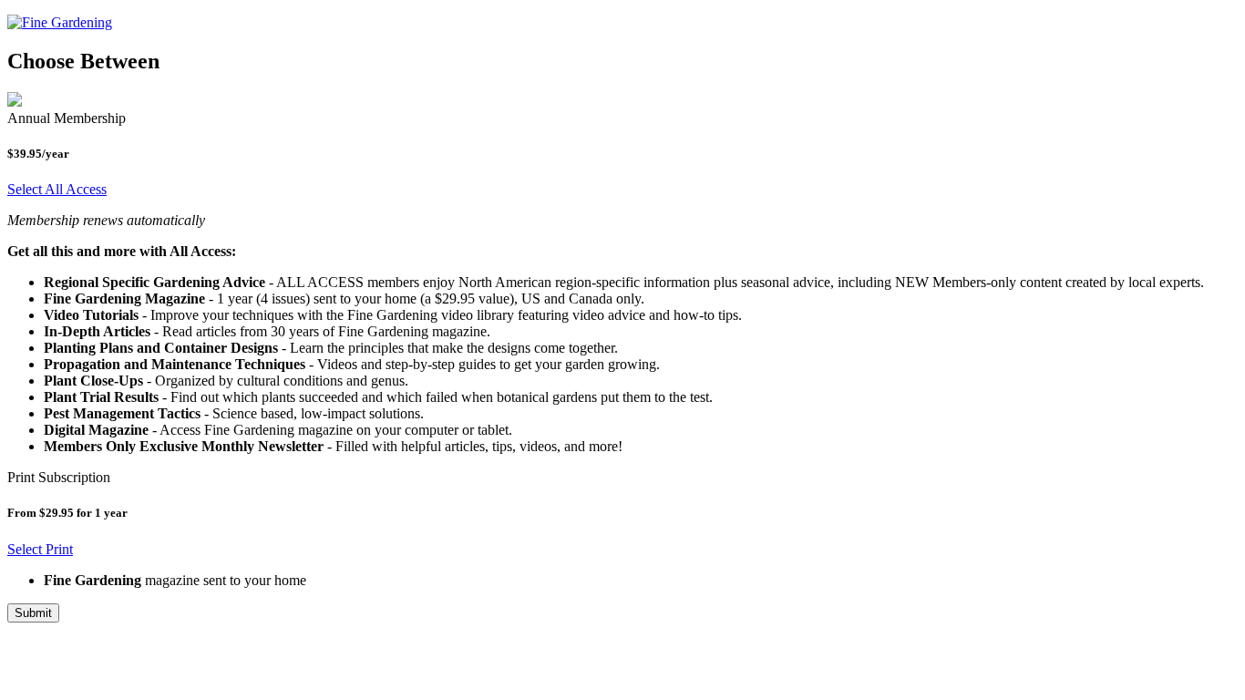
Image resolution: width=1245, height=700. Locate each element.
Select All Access (57, 189)
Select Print (40, 549)
